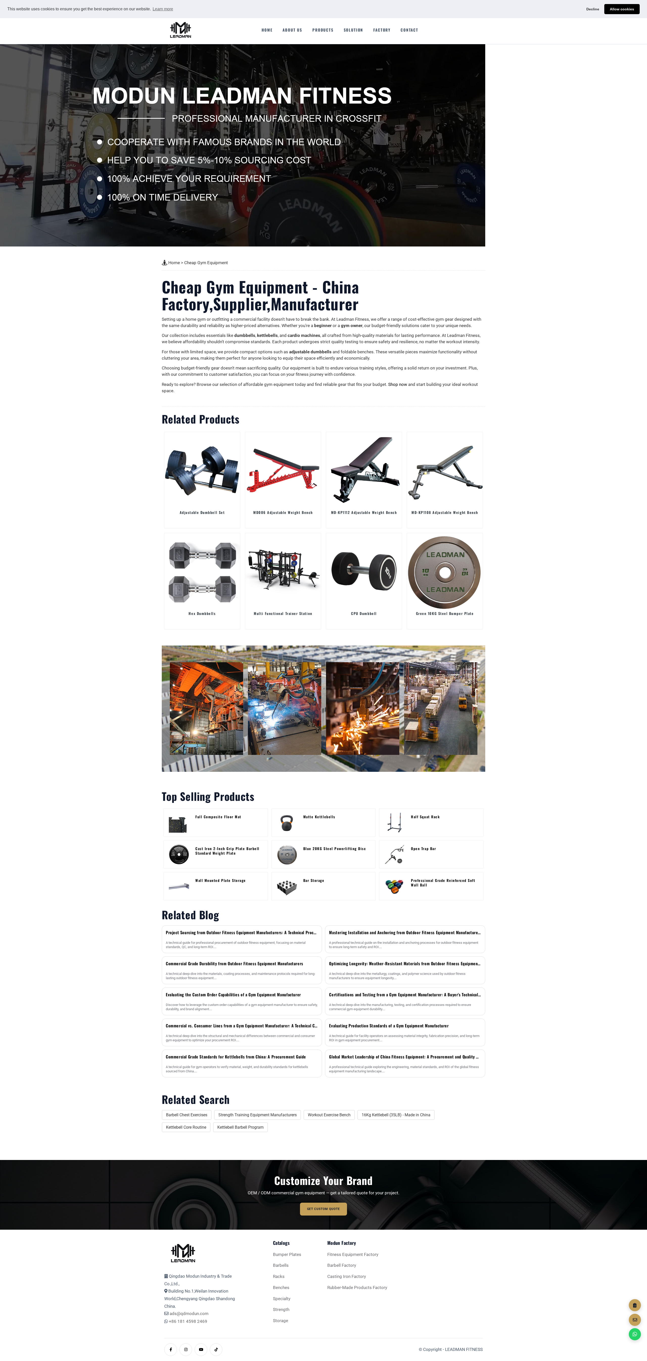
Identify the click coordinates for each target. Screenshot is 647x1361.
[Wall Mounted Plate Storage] (179, 886)
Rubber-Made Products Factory (357, 1287)
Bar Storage (314, 880)
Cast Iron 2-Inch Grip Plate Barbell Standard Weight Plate (227, 850)
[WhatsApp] (635, 1334)
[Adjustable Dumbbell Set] (202, 470)
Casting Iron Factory (346, 1276)
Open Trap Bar (423, 848)
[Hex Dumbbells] (202, 571)
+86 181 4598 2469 (188, 1321)
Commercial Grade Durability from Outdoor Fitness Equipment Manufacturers (234, 963)
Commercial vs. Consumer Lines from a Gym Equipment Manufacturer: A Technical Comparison (242, 1026)
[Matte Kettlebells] (287, 822)
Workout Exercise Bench (329, 1114)
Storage (280, 1320)
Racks (279, 1276)
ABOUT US (292, 30)
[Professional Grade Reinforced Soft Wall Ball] (394, 886)
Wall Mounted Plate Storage (220, 880)
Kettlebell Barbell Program (240, 1127)
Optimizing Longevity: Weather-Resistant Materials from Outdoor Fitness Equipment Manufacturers (405, 963)
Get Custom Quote (323, 1209)
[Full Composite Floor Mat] (179, 822)
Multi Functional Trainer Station (283, 613)
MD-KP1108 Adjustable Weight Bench (444, 512)
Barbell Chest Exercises (186, 1114)
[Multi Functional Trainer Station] (283, 571)
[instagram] (185, 1349)
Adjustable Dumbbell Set (202, 512)
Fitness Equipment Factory (352, 1254)
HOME (267, 30)
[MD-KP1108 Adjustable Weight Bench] (445, 470)
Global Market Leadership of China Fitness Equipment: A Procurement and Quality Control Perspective (405, 1057)
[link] (216, 822)
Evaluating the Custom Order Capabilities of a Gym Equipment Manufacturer (233, 995)
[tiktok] (216, 1349)
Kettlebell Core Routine (186, 1127)
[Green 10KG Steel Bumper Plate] (445, 571)
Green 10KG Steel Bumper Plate (445, 613)
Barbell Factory (341, 1265)
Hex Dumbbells (202, 613)
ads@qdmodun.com (189, 1313)
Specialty (281, 1298)
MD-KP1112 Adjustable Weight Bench (364, 512)
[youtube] (201, 1349)
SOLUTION (353, 30)
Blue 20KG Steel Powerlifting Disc (334, 848)
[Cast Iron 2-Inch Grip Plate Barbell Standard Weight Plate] (179, 854)
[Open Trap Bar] (394, 854)
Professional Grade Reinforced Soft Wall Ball (443, 882)
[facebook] (170, 1349)
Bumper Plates (287, 1254)
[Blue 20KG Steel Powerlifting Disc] (287, 854)
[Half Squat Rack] (394, 822)
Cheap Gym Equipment (206, 262)
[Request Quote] (635, 1305)
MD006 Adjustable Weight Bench (283, 512)
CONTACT (409, 30)
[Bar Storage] (287, 886)
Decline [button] (592, 9)
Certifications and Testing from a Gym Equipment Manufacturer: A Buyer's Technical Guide (405, 995)
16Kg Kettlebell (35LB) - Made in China (396, 1114)
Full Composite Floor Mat (218, 816)
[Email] (635, 1320)
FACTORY (381, 30)
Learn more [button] (163, 9)
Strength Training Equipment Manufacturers (257, 1114)
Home (174, 262)
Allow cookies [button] (622, 9)
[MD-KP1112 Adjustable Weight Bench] (364, 470)
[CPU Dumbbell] (364, 571)
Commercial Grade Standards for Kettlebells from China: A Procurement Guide (236, 1057)
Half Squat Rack (425, 816)
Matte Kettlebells (319, 816)
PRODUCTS (323, 30)
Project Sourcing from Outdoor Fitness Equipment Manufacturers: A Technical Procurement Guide (242, 932)
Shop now (397, 384)
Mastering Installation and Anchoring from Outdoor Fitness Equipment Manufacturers (405, 932)
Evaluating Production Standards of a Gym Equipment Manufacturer (389, 1026)
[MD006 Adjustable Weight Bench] (283, 470)
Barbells (281, 1265)
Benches (281, 1287)
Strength (281, 1309)
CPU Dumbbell (364, 613)
